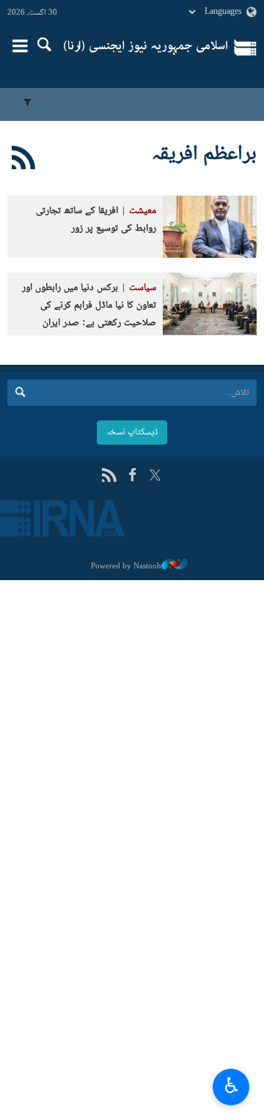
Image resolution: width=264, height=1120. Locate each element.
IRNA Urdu (145, 47)
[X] (155, 476)
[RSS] (23, 160)
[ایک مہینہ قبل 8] (210, 303)
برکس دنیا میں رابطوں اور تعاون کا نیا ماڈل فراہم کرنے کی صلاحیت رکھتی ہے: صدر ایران (89, 306)
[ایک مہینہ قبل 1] (210, 227)
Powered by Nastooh (126, 566)
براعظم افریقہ (204, 154)
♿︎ (231, 1085)
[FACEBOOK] (132, 476)
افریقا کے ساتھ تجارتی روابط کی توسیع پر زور (96, 220)
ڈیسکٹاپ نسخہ (132, 432)
